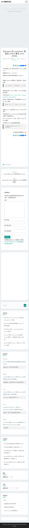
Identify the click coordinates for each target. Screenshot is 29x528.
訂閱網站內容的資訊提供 (10, 503)
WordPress (19, 524)
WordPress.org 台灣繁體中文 (11, 510)
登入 (5, 500)
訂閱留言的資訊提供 (9, 507)
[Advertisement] (14, 32)
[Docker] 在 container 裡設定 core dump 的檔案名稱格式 (14, 180)
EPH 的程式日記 (6, 2)
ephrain (15, 58)
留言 (5, 200)
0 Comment (22, 58)
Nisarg (14, 526)
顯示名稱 (6, 220)
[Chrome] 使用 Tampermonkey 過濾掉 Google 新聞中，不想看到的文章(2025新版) (14, 337)
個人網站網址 (7, 231)
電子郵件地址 (7, 225)
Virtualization (7, 164)
